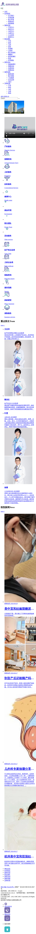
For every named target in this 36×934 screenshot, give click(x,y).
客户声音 (11, 19)
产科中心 (11, 27)
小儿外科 (11, 35)
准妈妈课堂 (12, 64)
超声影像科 (12, 56)
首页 (5, 11)
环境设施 (11, 17)
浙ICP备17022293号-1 (8, 887)
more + (3, 325)
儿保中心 (11, 33)
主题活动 (11, 68)
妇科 (9, 43)
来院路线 (11, 23)
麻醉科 (10, 54)
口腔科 (10, 50)
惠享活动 (7, 62)
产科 (9, 41)
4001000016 (8, 906)
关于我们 (11, 15)
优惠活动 (11, 70)
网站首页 (7, 869)
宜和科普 (7, 83)
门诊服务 (11, 78)
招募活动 (11, 66)
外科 (9, 46)
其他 (9, 93)
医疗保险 (11, 76)
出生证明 (11, 79)
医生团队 (7, 39)
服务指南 (7, 72)
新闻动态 (11, 21)
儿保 (9, 91)
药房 (9, 58)
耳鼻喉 (10, 48)
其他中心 (11, 37)
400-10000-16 (5, 96)
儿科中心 (11, 31)
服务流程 (11, 74)
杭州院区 (7, 13)
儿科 (9, 44)
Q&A (9, 81)
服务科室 (7, 25)
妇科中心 (11, 29)
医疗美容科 (12, 52)
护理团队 (11, 60)
